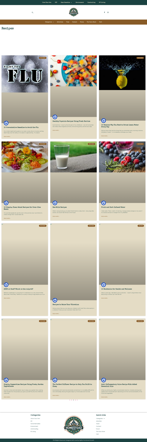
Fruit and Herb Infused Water (113, 207)
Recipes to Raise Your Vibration (66, 304)
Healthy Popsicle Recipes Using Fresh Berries (71, 121)
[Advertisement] (73, 41)
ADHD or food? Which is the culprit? (18, 289)
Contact (74, 22)
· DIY (55, 2)
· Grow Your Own (46, 2)
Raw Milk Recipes (60, 207)
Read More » (7, 136)
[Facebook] (104, 12)
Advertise (60, 22)
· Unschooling (91, 2)
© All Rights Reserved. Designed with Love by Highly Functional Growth (73, 440)
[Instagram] (108, 12)
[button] (32, 12)
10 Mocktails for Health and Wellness (116, 289)
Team (67, 22)
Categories (48, 22)
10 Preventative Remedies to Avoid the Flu (21, 127)
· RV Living (101, 2)
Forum (82, 22)
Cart (100, 22)
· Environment (79, 2)
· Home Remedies (65, 2)
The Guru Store (91, 22)
